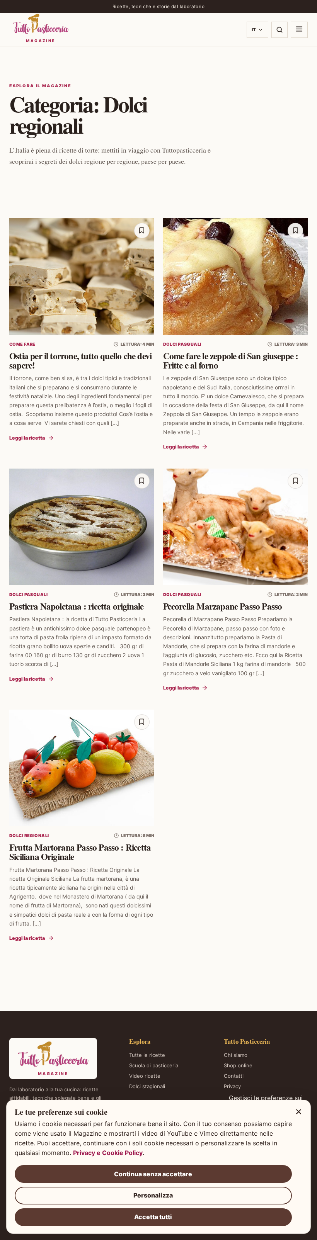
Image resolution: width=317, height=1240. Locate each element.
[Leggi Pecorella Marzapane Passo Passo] (235, 527)
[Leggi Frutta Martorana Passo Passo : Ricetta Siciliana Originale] (81, 768)
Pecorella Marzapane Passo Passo (222, 606)
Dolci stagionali (147, 1086)
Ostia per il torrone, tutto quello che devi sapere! (80, 360)
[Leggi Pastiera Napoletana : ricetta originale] (81, 527)
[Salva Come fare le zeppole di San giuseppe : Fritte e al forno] (295, 230)
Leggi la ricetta (27, 438)
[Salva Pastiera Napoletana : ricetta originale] (142, 481)
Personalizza (153, 1195)
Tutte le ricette (147, 1055)
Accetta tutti (153, 1217)
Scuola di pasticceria (153, 1065)
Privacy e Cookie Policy (108, 1153)
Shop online (238, 1065)
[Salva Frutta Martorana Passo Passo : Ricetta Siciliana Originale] (142, 722)
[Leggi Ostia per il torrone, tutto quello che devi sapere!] (81, 276)
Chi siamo (235, 1055)
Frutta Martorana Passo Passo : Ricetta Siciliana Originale (80, 852)
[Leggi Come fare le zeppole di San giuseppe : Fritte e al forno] (235, 276)
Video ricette (144, 1076)
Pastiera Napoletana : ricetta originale (76, 606)
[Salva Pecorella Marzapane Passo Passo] (295, 481)
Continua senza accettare (153, 1174)
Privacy (232, 1086)
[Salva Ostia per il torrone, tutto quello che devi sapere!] (142, 230)
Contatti (234, 1076)
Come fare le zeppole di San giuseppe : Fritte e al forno (230, 360)
